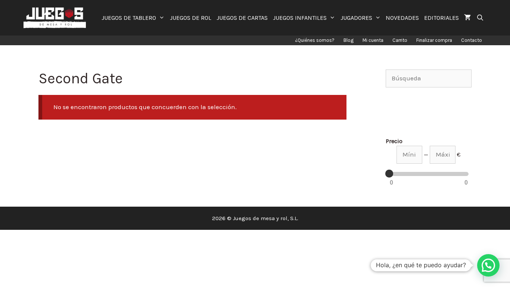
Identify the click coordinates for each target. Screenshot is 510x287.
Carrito (399, 40)
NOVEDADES (402, 17)
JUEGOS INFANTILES (300, 17)
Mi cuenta (373, 40)
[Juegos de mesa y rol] (57, 18)
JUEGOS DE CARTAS (242, 17)
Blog (348, 40)
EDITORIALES (441, 17)
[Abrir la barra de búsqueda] (479, 18)
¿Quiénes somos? (315, 40)
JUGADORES (356, 17)
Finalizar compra (434, 40)
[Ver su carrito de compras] (467, 18)
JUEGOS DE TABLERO (129, 17)
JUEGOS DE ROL (190, 17)
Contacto (471, 40)
